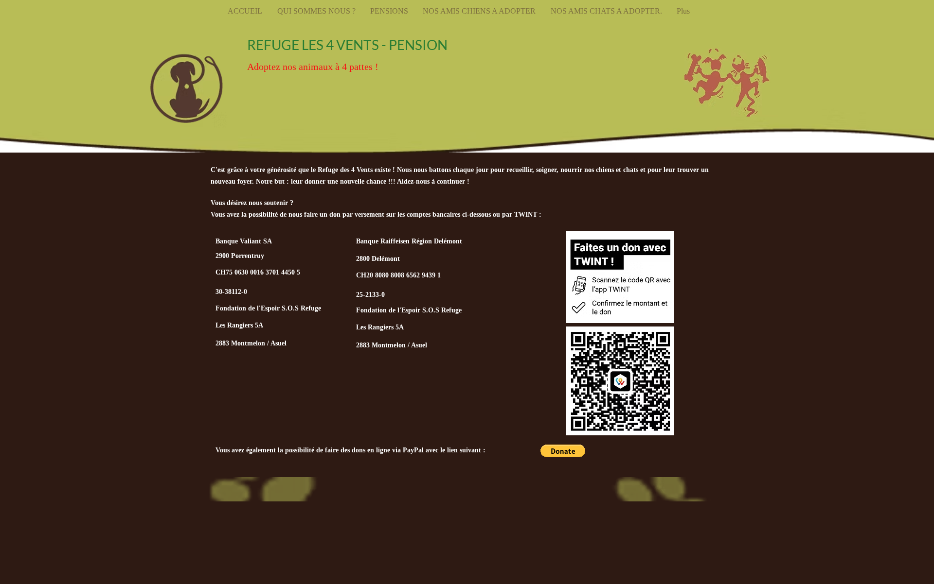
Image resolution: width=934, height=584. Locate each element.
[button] (562, 451)
